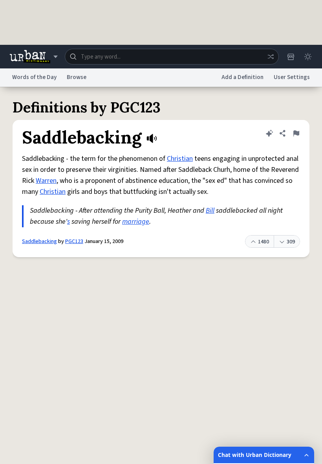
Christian (180, 159)
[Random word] (270, 56)
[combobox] (172, 56)
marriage (135, 221)
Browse (76, 77)
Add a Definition (242, 77)
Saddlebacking (39, 241)
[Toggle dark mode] (308, 57)
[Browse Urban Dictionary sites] (33, 56)
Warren (46, 181)
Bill (210, 210)
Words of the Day (34, 77)
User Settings (292, 77)
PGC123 (74, 241)
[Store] (291, 57)
